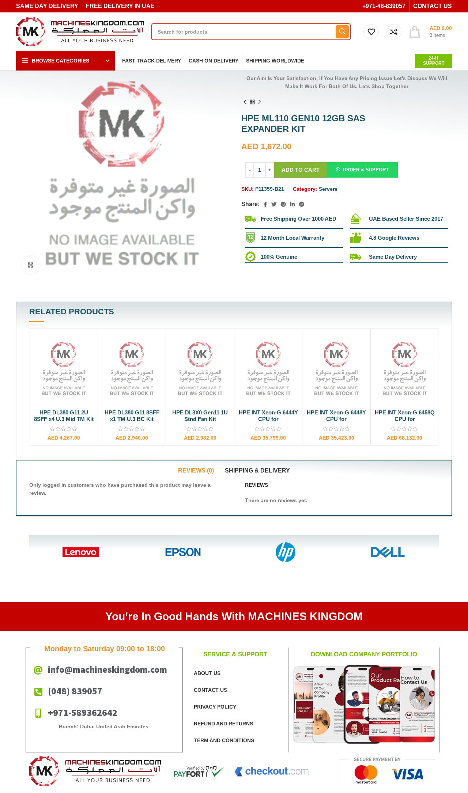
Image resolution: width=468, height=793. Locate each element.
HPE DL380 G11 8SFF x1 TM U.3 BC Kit (64, 415)
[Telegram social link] (301, 204)
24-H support (433, 61)
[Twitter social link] (274, 204)
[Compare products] (393, 31)
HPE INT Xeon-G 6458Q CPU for (337, 415)
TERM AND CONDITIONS (224, 740)
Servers (328, 189)
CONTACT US (210, 690)
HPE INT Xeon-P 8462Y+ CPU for (405, 415)
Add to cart (301, 170)
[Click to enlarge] (31, 265)
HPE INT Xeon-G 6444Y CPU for (200, 415)
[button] (362, 169)
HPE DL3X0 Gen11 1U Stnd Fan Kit (132, 415)
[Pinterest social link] (283, 204)
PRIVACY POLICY (215, 707)
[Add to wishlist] (88, 361)
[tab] (196, 470)
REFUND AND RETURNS (223, 723)
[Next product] (259, 102)
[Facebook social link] (265, 204)
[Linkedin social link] (292, 204)
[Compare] (88, 344)
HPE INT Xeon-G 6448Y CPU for (268, 415)
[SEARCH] (342, 31)
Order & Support (366, 169)
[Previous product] (245, 102)
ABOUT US (207, 673)
